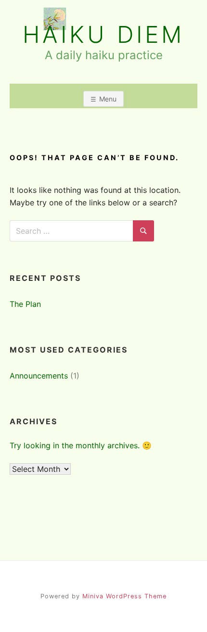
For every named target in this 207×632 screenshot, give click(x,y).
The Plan (25, 304)
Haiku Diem (103, 34)
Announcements (39, 375)
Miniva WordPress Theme (124, 596)
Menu (107, 99)
